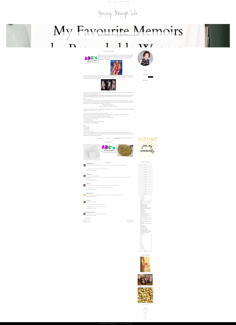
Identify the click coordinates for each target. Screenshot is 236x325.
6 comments (101, 138)
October (142, 199)
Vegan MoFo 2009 (117, 138)
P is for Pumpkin (142, 212)
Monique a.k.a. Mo (89, 212)
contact (122, 1)
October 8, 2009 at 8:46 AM (91, 196)
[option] (118, 35)
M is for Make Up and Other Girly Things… (145, 215)
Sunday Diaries (118, 35)
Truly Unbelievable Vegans (143, 204)
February (142, 246)
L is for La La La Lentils (143, 216)
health (145, 314)
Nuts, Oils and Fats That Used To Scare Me (145, 213)
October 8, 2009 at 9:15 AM (91, 208)
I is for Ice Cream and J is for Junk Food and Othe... (146, 220)
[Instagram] (144, 70)
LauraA (87, 183)
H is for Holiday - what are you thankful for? (145, 223)
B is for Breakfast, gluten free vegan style (145, 231)
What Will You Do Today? (143, 205)
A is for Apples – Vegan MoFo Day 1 (144, 232)
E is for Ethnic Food (142, 227)
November (142, 198)
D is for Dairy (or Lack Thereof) (144, 228)
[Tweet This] (108, 138)
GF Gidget (88, 174)
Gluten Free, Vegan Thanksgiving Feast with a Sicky (145, 222)
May (141, 241)
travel (145, 318)
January (142, 248)
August (141, 235)
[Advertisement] (145, 117)
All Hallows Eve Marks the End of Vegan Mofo (145, 201)
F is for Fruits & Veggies (143, 226)
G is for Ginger (142, 225)
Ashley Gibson (89, 193)
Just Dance (145, 286)
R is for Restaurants (142, 210)
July (141, 237)
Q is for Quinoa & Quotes (143, 211)
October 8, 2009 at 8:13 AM (91, 170)
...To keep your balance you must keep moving (145, 203)
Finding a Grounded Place (143, 206)
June (141, 239)
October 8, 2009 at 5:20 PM (91, 215)
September (142, 233)
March (141, 245)
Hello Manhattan (112, 323)
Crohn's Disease (145, 310)
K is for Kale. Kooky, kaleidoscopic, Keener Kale (146, 218)
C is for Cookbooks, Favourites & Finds (145, 230)
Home (109, 1)
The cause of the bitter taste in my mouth (145, 304)
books (145, 312)
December (142, 196)
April (141, 243)
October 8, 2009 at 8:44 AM (91, 189)
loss (145, 316)
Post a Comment (88, 217)
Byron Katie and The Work (143, 229)
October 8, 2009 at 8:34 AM (91, 179)
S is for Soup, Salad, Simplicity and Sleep (145, 207)
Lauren (87, 200)
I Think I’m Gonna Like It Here (144, 214)
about (115, 1)
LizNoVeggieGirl (89, 163)
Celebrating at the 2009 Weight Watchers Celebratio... (145, 209)
